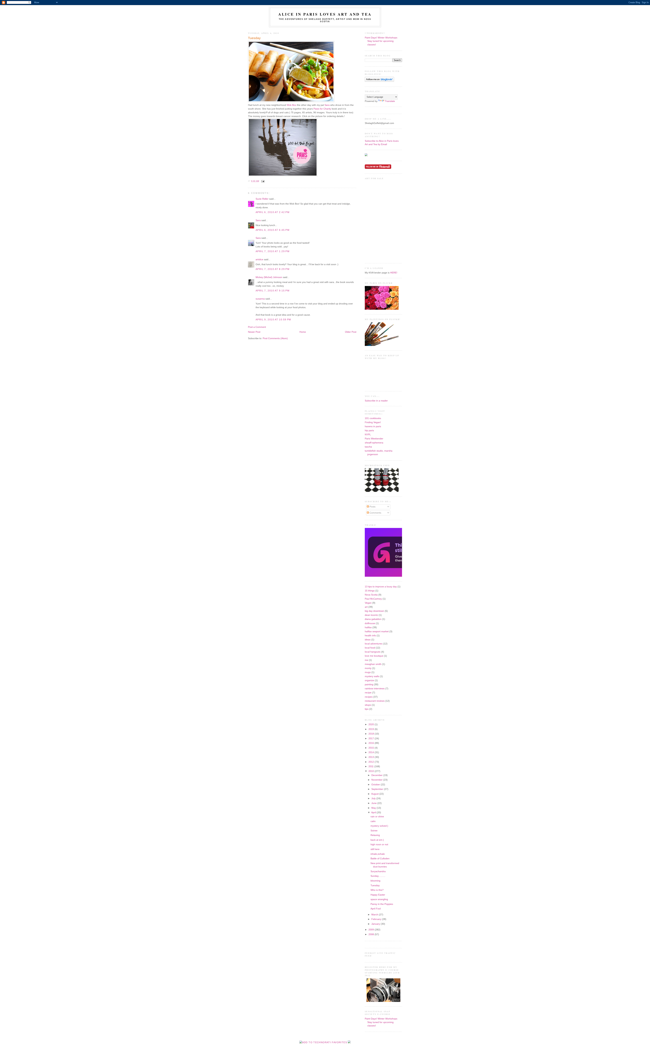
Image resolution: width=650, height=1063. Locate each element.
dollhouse (370, 623)
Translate (390, 101)
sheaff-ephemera (374, 442)
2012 (372, 762)
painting (369, 684)
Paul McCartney (373, 599)
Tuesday (254, 38)
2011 (371, 766)
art (366, 607)
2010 (372, 771)
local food (370, 647)
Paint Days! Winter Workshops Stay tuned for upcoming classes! (381, 41)
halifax (368, 627)
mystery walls (372, 676)
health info (370, 635)
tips (367, 709)
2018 (372, 733)
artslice (259, 259)
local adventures (373, 643)
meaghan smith (373, 664)
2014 (372, 752)
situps (368, 705)
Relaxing (375, 835)
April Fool (376, 908)
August (375, 794)
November (377, 780)
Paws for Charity (322, 109)
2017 (372, 738)
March (375, 914)
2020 (372, 724)
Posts (372, 506)
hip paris (369, 430)
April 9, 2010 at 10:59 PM (273, 319)
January (376, 924)
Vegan (368, 603)
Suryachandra (378, 871)
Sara (327, 105)
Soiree (374, 830)
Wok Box (291, 105)
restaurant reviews (375, 701)
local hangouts (372, 652)
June (374, 803)
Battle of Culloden (380, 858)
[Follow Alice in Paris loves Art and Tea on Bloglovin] (379, 81)
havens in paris (373, 426)
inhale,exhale (378, 854)
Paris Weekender (374, 438)
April (374, 812)
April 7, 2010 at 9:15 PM (272, 290)
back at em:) (377, 840)
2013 (372, 757)
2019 (372, 729)
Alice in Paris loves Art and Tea (325, 14)
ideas (368, 639)
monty (368, 668)
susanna (260, 298)
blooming (375, 880)
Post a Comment (257, 327)
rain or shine (377, 816)
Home (302, 332)
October (376, 784)
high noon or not (379, 844)
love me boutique (374, 656)
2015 (372, 748)
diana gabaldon (373, 619)
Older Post (350, 332)
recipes (369, 697)
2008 (372, 934)
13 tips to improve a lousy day (381, 586)
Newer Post (254, 332)
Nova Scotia (371, 594)
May (374, 808)
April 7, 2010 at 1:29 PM (272, 251)
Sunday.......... (378, 876)
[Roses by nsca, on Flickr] (382, 309)
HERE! (393, 272)
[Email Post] (262, 181)
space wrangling (379, 899)
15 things (370, 590)
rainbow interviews (375, 688)
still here (375, 849)
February (376, 919)
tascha (368, 446)
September (377, 789)
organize (369, 680)
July (373, 798)
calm (373, 821)
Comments (375, 513)
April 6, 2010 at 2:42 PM (272, 212)
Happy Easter (378, 895)
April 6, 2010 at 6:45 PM (272, 230)
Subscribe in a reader (376, 400)
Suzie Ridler (262, 199)
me (366, 660)
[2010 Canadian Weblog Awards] (401, 576)
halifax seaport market (377, 631)
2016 (372, 743)
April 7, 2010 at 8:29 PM (272, 269)
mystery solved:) (379, 826)
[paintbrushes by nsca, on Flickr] (382, 345)
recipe (368, 692)
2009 (372, 929)
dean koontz (371, 615)
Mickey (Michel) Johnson (269, 277)
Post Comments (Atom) (275, 338)
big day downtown (374, 611)
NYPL (368, 434)
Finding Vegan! (373, 422)
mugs (368, 672)
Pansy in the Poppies (382, 904)
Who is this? (377, 890)
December (377, 775)
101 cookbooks (373, 418)
